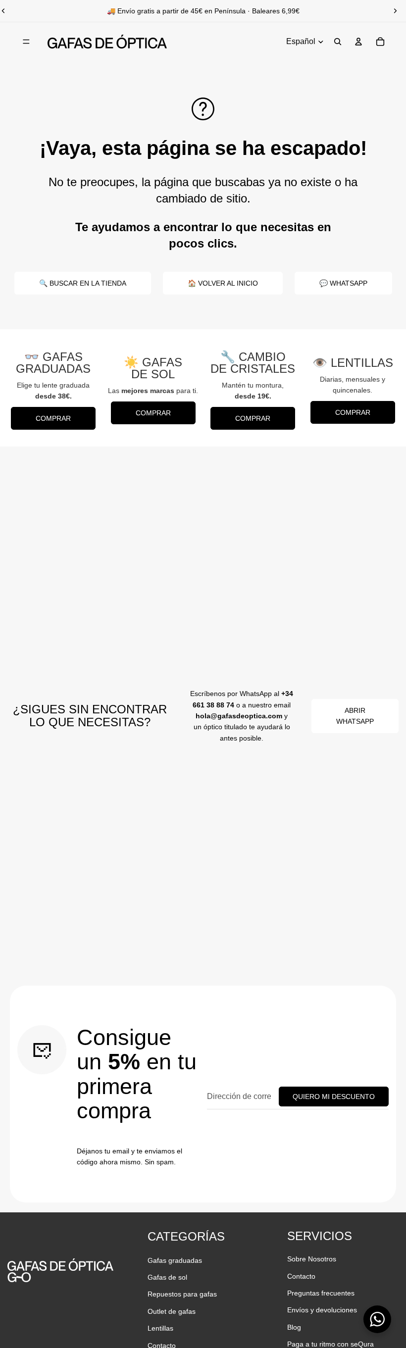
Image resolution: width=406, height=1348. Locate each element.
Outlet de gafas (172, 1311)
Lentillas (160, 1328)
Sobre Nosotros (311, 1259)
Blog (294, 1327)
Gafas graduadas (175, 1260)
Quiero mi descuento (334, 1096)
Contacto (301, 1276)
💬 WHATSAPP (343, 283)
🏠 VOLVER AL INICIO (223, 283)
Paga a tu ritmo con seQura (330, 1344)
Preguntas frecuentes (321, 1293)
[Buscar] (338, 41)
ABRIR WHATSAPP (355, 715)
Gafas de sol (167, 1277)
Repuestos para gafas (182, 1294)
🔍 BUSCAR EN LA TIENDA (82, 283)
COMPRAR (53, 418)
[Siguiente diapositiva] (395, 11)
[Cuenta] (358, 41)
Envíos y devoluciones (322, 1310)
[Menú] (26, 41)
